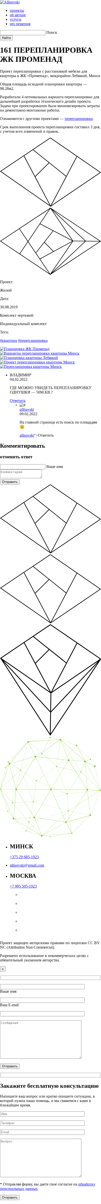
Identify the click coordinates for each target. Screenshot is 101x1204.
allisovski (27, 409)
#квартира (8, 340)
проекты (17, 10)
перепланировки (79, 118)
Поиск (51, 32)
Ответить (17, 400)
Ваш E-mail (9, 1005)
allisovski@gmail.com (27, 865)
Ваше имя (54, 466)
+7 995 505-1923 (23, 886)
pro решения (20, 24)
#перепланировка (33, 340)
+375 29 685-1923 (24, 857)
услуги (15, 19)
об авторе (18, 15)
